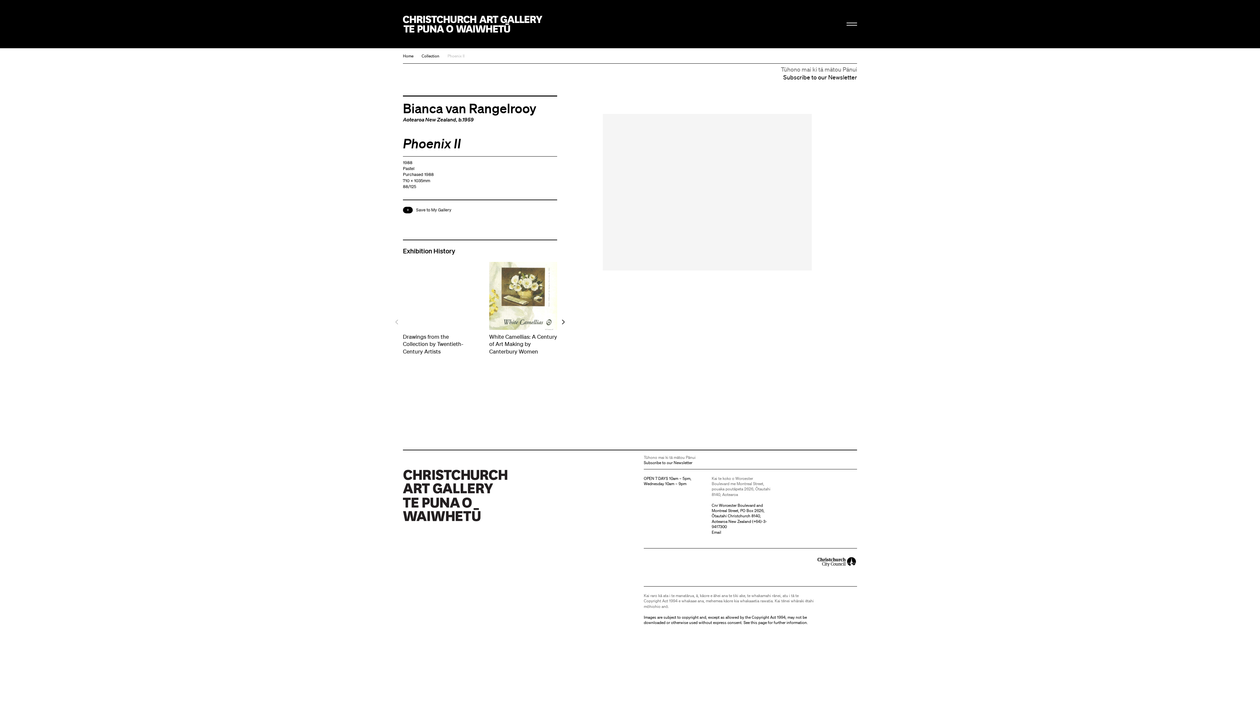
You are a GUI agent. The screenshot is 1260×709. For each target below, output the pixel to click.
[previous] (397, 322)
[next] (563, 322)
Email (716, 532)
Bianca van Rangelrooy (469, 108)
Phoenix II (456, 56)
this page (759, 622)
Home (408, 56)
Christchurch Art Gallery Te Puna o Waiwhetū (472, 24)
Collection (430, 56)
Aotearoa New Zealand (429, 119)
